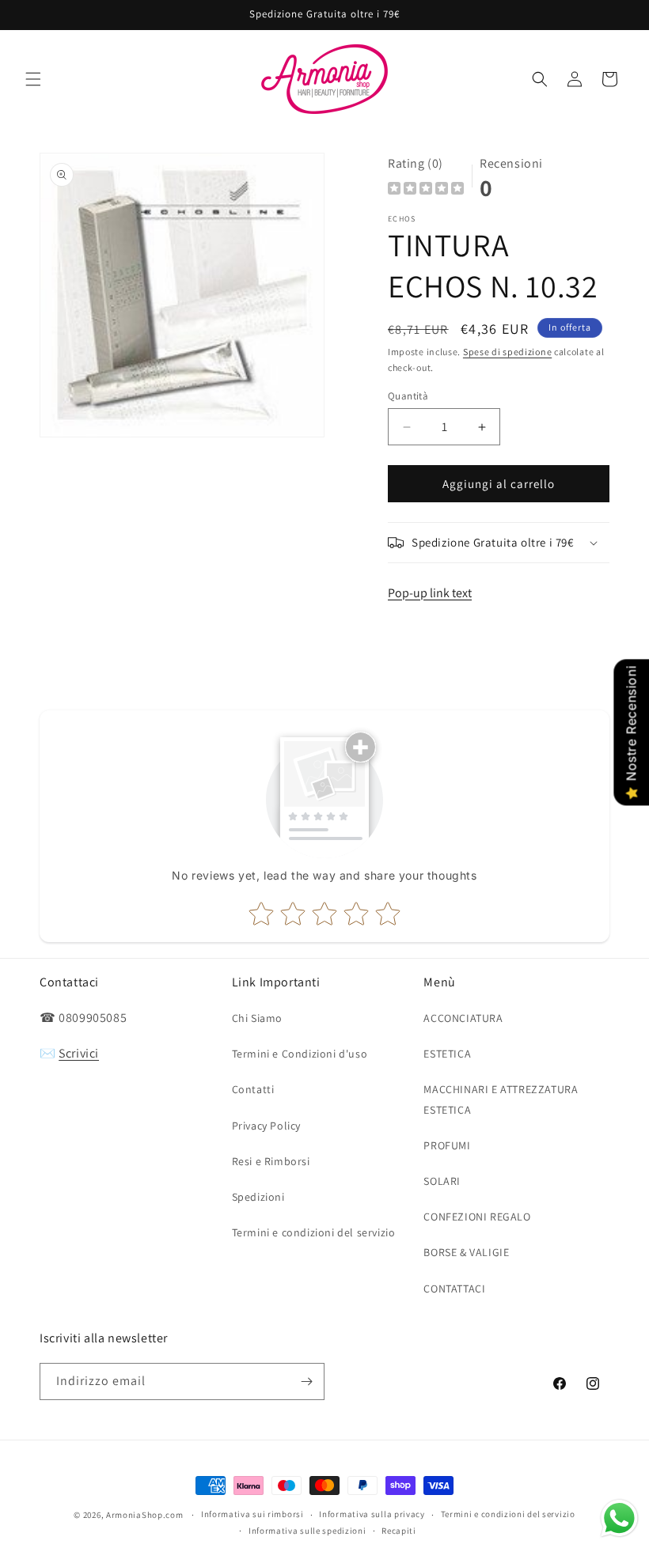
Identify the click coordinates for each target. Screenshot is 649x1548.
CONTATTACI (454, 1288)
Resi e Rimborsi (271, 1161)
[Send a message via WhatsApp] (619, 1518)
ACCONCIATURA (463, 1018)
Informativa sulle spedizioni (307, 1530)
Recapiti (398, 1530)
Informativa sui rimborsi (252, 1514)
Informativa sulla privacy (372, 1514)
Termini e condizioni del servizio (314, 1232)
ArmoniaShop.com (145, 1514)
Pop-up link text (430, 593)
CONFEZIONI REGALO (476, 1216)
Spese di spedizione (507, 352)
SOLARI (442, 1181)
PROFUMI (446, 1145)
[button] (33, 79)
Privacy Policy (266, 1125)
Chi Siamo (257, 1018)
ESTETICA (447, 1054)
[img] (426, 190)
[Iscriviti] (306, 1381)
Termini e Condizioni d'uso (300, 1054)
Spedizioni (258, 1197)
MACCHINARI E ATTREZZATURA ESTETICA (500, 1099)
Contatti (253, 1089)
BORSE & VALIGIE (466, 1252)
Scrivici (79, 1053)
